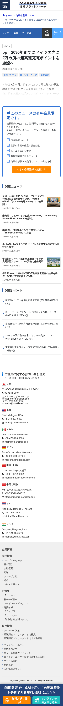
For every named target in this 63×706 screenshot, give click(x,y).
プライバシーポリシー (15, 644)
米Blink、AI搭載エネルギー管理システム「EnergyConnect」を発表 (23, 231)
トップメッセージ (13, 560)
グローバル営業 (12, 630)
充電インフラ (10, 74)
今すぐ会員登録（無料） (30, 169)
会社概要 (8, 568)
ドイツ (7, 46)
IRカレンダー (10, 615)
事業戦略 (45, 74)
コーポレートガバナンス (16, 603)
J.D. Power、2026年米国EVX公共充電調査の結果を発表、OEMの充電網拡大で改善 (30, 275)
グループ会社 (10, 576)
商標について (10, 648)
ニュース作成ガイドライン (17, 652)
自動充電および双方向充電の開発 (22, 323)
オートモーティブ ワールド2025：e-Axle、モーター (31, 311)
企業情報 (7, 549)
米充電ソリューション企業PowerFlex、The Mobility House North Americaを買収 (29, 217)
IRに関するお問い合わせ (16, 619)
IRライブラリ (10, 611)
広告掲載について (13, 668)
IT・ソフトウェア (28, 74)
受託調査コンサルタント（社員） (21, 634)
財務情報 (8, 607)
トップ (5, 33)
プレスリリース (12, 584)
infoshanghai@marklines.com (20, 477)
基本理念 (8, 564)
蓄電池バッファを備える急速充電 (22, 300)
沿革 (6, 580)
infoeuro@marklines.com (17, 459)
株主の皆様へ (10, 599)
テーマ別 (26, 33)
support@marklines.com (17, 398)
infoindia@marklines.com (17, 536)
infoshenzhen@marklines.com (20, 496)
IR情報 (6, 590)
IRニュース (9, 595)
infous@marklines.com (16, 422)
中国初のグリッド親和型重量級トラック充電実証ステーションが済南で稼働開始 (22, 260)
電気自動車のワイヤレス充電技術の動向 (26, 347)
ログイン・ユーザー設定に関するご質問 (24, 656)
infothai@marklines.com (17, 516)
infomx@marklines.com (16, 441)
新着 (16, 33)
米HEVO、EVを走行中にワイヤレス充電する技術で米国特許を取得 (30, 245)
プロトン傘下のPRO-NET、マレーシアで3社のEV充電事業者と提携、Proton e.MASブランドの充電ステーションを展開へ (23, 200)
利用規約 (8, 664)
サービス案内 (10, 660)
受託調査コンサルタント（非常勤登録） (24, 638)
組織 (6, 572)
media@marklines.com (16, 403)
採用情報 (7, 625)
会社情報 (7, 556)
